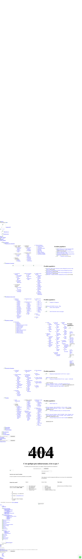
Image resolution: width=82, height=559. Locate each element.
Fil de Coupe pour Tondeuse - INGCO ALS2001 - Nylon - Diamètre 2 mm (59, 415)
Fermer (1, 504)
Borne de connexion (29, 384)
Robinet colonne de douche (21, 329)
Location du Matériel (7, 531)
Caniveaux (39, 292)
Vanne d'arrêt (65, 338)
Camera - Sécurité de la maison (19, 394)
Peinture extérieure (18, 301)
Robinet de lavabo (19, 330)
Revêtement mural (28, 298)
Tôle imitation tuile (18, 278)
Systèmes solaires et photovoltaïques (38, 382)
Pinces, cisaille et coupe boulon (39, 421)
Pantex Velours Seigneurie (54, 307)
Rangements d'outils (19, 410)
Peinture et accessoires (17, 299)
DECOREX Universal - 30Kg (55, 306)
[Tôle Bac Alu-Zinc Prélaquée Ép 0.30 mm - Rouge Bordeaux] (51, 272)
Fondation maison (6, 512)
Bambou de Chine (29, 279)
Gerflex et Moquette (29, 305)
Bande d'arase (28, 254)
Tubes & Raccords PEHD (58, 337)
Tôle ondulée (19, 275)
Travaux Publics (6, 532)
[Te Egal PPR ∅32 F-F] (71, 328)
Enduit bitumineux (29, 256)
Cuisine (48, 322)
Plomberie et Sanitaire (9, 320)
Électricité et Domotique (9, 368)
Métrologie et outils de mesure (38, 400)
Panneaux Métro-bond (19, 282)
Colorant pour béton (41, 248)
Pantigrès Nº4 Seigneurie (54, 302)
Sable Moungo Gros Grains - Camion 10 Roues (65, 249)
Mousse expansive (41, 252)
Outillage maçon (28, 401)
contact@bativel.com (19, 495)
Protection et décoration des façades (19, 309)
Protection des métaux (19, 307)
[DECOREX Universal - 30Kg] (48, 306)
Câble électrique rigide (18, 378)
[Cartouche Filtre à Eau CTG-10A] (72, 339)
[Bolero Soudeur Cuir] (48, 403)
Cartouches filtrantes (51, 337)
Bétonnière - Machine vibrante (28, 412)
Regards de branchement (39, 294)
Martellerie (39, 418)
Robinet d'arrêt (63, 323)
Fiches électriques (38, 370)
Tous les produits (8, 429)
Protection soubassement (29, 260)
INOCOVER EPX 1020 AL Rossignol (57, 311)
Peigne (28, 389)
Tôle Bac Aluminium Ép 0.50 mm (61, 274)
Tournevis (39, 425)
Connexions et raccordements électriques (27, 375)
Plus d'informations (2, 550)
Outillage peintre (28, 403)
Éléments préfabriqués (7, 511)
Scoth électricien (29, 391)
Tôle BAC (19, 276)
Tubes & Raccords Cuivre (58, 329)
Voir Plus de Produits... (42, 254)
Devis (1, 236)
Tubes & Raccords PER (58, 341)
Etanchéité (39, 249)
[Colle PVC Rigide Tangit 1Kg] (71, 357)
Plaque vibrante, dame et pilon (28, 419)
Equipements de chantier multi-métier (19, 412)
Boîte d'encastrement (29, 380)
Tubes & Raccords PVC (58, 345)
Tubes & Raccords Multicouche (59, 333)
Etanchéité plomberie (56, 353)
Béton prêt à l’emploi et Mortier (8, 509)
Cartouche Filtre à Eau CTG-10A (72, 341)
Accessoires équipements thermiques (66, 345)
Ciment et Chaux (18, 251)
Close (0, 546)
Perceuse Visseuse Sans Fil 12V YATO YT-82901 (59, 417)
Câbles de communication (19, 384)
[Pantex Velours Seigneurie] (48, 307)
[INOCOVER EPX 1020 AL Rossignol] (48, 311)
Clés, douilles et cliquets (39, 414)
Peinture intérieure (18, 303)
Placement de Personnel (7, 533)
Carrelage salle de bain (39, 309)
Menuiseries (7, 428)
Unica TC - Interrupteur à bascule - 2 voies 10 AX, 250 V (58, 384)
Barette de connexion (29, 378)
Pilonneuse (29, 416)
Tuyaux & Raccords (56, 323)
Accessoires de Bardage (19, 291)
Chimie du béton (41, 246)
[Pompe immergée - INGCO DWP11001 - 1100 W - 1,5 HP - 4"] (57, 407)
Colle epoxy (40, 247)
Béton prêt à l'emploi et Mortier (19, 248)
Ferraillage (29, 250)
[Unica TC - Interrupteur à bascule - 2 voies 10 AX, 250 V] (56, 383)
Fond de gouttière (39, 285)
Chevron (28, 274)
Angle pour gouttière (39, 276)
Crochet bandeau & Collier (39, 282)
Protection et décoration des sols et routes (19, 313)
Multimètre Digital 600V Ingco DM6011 (57, 386)
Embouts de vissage (39, 417)
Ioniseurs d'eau (50, 346)
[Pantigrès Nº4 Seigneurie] (48, 302)
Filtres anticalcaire (51, 342)
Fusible (28, 388)
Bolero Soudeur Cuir (53, 403)
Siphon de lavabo (19, 331)
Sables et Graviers (6, 513)
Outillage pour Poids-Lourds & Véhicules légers (19, 416)
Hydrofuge (40, 250)
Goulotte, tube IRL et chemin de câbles (38, 378)
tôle (2, 554)
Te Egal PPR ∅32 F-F (71, 332)
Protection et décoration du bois (19, 316)
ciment (3, 553)
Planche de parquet (29, 309)
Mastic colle (40, 251)
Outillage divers (38, 408)
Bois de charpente (28, 273)
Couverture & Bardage (17, 274)
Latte (28, 275)
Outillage (7, 397)
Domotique (17, 390)
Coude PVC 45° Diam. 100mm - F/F (71, 351)
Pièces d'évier (50, 328)
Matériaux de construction (10, 243)
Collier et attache (28, 386)
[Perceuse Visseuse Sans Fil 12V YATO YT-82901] (48, 417)
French (5, 543)
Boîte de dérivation (29, 382)
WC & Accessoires (19, 332)
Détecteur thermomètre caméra (39, 403)
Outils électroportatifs (17, 400)
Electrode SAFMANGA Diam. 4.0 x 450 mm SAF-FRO (60, 410)
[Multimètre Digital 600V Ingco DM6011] (48, 386)
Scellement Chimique (41, 253)
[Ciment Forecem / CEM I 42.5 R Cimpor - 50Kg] (62, 251)
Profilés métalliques (29, 249)
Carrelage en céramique (39, 307)
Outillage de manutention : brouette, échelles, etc (39, 411)
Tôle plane (19, 280)
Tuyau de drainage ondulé (58, 349)
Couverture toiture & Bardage (8, 515)
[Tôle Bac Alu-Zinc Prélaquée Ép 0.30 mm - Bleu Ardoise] (51, 268)
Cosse (28, 387)
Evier (50, 323)
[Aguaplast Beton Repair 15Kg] (62, 253)
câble (3, 555)
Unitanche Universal (64, 256)
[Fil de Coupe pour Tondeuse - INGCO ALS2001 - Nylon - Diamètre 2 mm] (59, 414)
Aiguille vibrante (28, 414)
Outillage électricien (37, 386)
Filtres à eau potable (50, 339)
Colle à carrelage (39, 311)
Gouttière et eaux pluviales (38, 274)
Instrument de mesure (39, 405)
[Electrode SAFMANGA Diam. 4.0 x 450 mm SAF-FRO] (48, 410)
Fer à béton (29, 247)
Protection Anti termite (29, 258)
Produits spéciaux (18, 305)
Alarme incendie (18, 392)
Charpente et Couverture (9, 263)
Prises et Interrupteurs (37, 374)
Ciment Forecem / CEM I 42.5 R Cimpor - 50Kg (65, 252)
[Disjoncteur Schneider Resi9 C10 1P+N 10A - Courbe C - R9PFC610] (48, 373)
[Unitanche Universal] (58, 256)
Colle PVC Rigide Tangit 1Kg (72, 362)
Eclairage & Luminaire (17, 371)
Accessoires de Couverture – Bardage (11, 516)
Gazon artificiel (28, 303)
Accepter (6, 550)
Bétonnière (29, 415)
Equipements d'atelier (19, 408)
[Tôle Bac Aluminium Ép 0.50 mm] (50, 274)
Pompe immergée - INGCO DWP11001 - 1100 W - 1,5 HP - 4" (58, 408)
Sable (18, 255)
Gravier (18, 254)
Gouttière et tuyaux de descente (39, 287)
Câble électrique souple (18, 381)
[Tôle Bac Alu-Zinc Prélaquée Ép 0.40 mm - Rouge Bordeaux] (51, 270)
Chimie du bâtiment (38, 245)
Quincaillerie (7, 427)
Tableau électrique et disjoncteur (28, 371)
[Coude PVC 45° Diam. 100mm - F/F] (71, 346)
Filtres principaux (51, 344)
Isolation (36, 317)
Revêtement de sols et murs (10, 296)
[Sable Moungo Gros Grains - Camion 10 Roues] (64, 248)
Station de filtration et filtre (48, 334)
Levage (18, 406)
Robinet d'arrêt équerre (65, 332)
